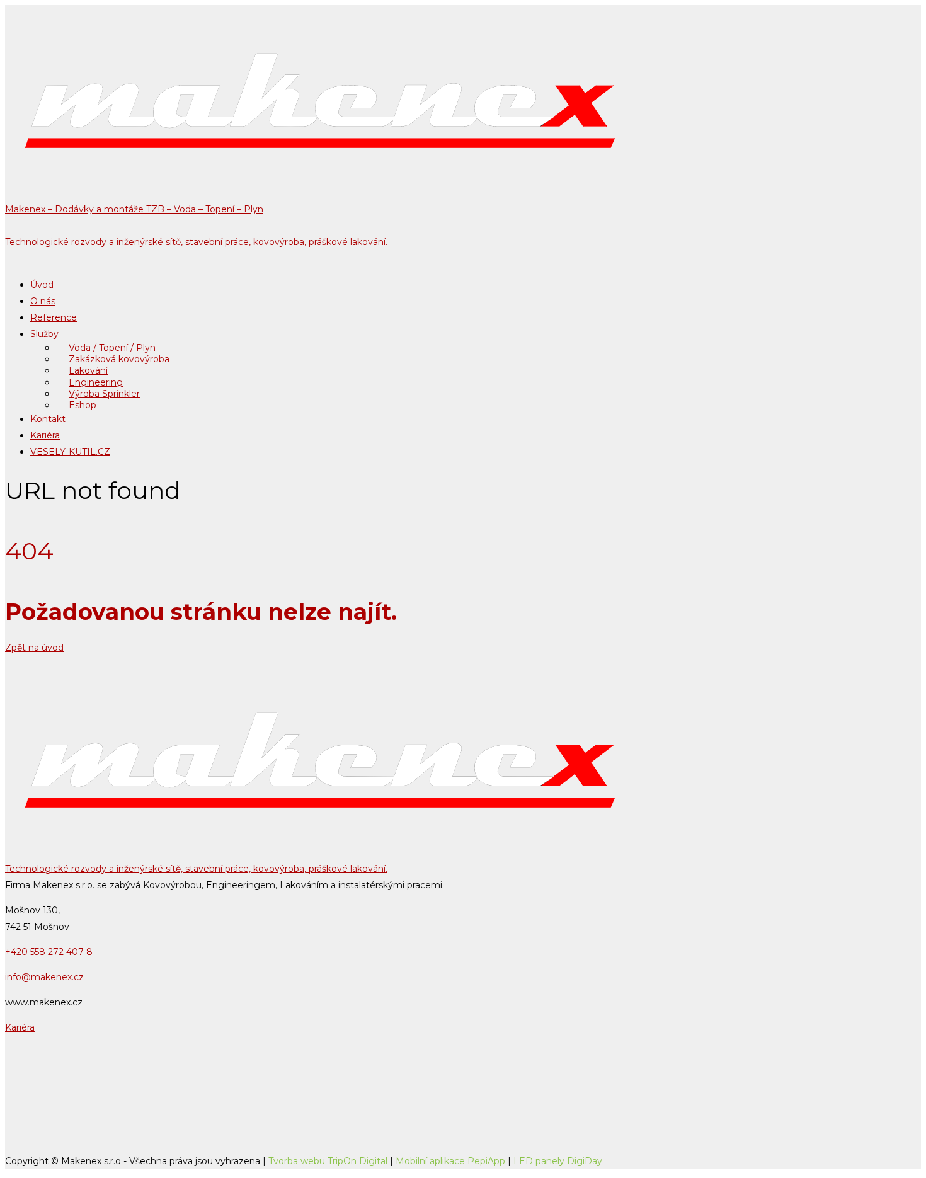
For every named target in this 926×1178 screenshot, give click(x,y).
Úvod (42, 284)
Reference (53, 317)
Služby (44, 334)
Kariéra (45, 435)
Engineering (96, 382)
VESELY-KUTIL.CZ (70, 451)
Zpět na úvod (34, 647)
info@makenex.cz (44, 977)
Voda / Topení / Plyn (112, 347)
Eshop (82, 405)
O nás (42, 301)
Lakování (88, 370)
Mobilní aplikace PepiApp (450, 1161)
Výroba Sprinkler (104, 393)
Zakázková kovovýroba (119, 359)
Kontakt (48, 419)
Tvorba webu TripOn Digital (327, 1161)
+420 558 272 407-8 (49, 952)
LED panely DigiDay (557, 1161)
